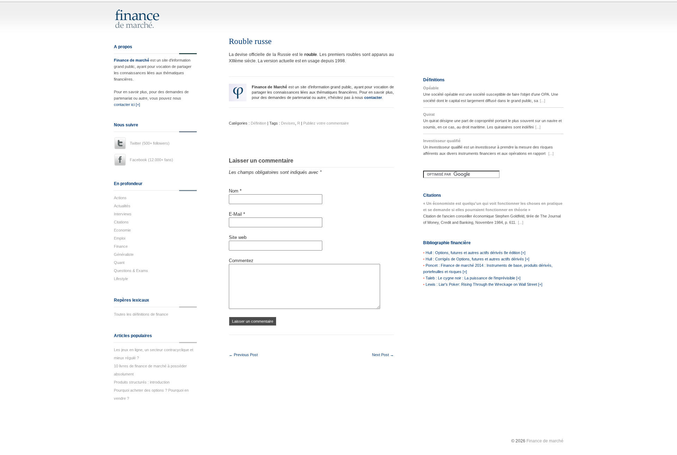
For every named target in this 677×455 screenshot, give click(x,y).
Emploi (119, 238)
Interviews (123, 214)
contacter (373, 97)
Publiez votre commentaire (326, 123)
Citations (121, 222)
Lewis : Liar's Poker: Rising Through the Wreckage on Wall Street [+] (484, 284)
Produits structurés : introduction (142, 382)
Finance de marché (131, 60)
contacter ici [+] (127, 104)
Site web (237, 237)
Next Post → (383, 355)
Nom (235, 191)
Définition (258, 123)
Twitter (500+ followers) (150, 143)
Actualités (122, 206)
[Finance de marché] (145, 25)
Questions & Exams (131, 270)
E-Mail (237, 214)
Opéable (431, 88)
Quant (119, 262)
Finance (121, 246)
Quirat (429, 114)
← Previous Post (243, 355)
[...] (542, 101)
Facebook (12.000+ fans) (151, 160)
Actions (120, 198)
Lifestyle (121, 279)
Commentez (241, 260)
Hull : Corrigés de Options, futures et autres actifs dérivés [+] (477, 259)
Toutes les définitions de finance (141, 314)
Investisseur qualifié (442, 141)
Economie (122, 230)
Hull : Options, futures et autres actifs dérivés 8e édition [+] (475, 253)
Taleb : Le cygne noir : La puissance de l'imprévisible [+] (473, 278)
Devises (288, 123)
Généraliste (124, 254)
